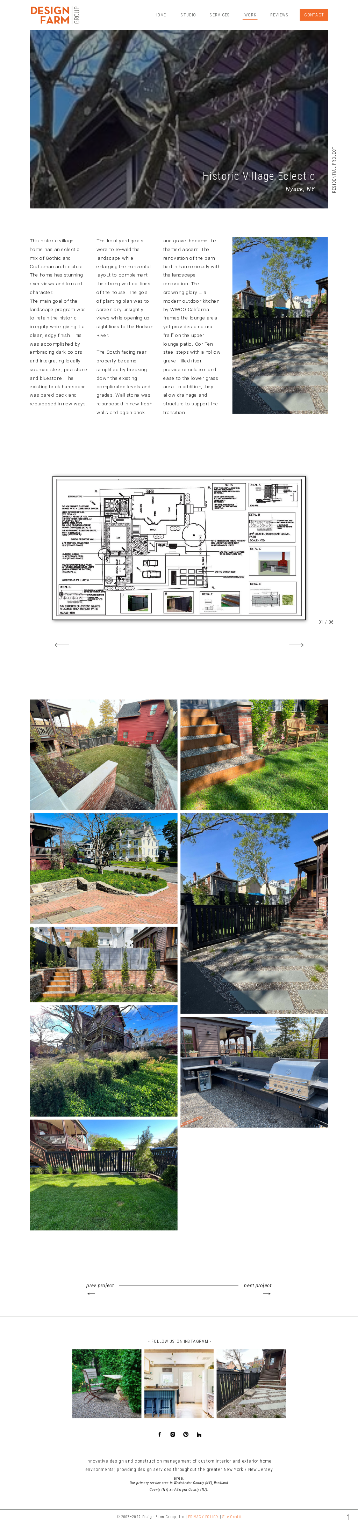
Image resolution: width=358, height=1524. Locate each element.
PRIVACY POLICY (203, 1517)
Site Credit (232, 1517)
